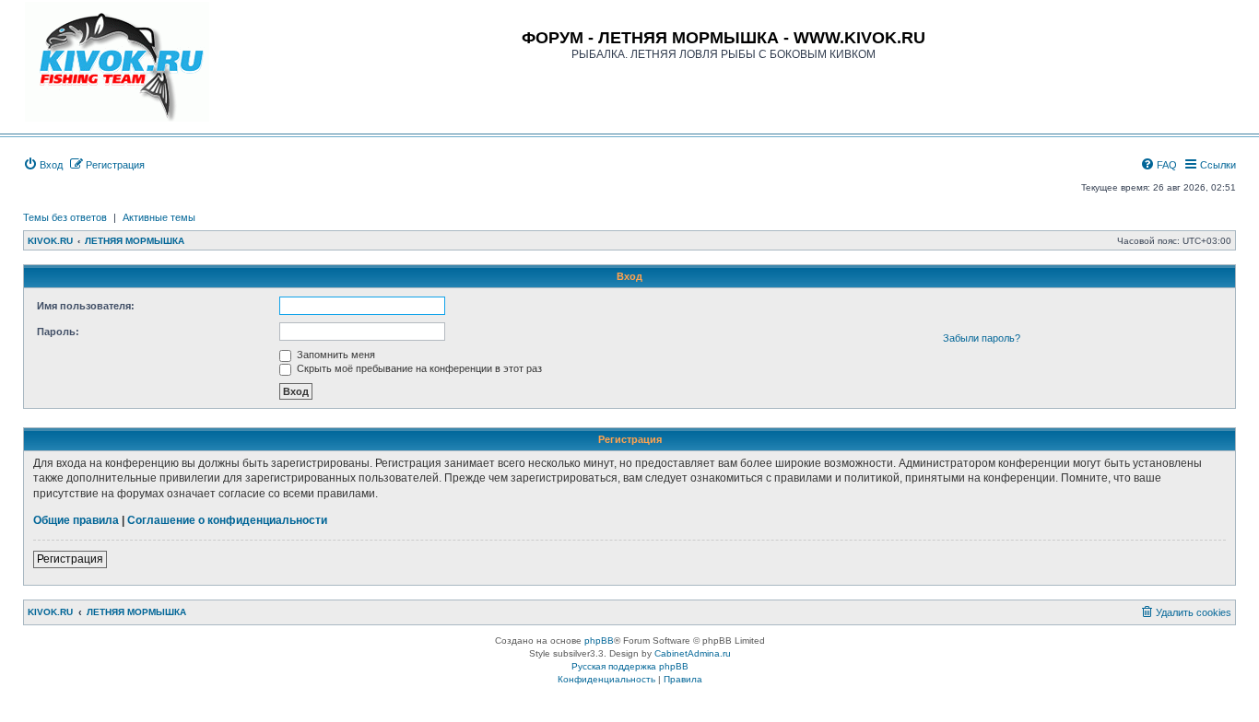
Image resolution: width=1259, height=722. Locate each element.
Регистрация (70, 559)
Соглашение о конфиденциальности (227, 520)
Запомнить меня (334, 354)
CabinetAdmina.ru (692, 653)
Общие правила (76, 520)
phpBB (599, 640)
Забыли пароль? (981, 338)
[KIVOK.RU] (117, 61)
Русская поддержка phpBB (629, 666)
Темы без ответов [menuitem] (65, 217)
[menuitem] (43, 165)
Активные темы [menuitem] (159, 217)
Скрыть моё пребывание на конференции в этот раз (418, 368)
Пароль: (58, 331)
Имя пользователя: (86, 305)
